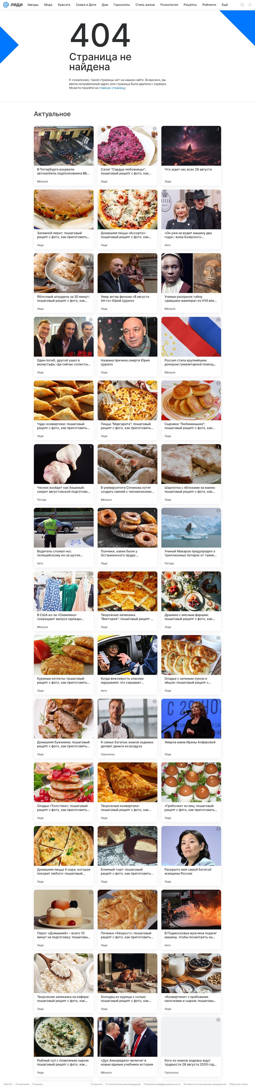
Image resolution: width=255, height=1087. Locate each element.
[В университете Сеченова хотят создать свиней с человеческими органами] (127, 474)
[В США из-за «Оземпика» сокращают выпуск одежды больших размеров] (64, 601)
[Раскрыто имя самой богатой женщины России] (191, 856)
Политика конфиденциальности (162, 1084)
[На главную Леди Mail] (16, 5)
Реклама (37, 1084)
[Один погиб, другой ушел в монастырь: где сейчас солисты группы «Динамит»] (64, 347)
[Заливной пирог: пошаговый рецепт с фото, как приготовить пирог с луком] (64, 219)
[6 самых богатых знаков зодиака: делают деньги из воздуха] (127, 728)
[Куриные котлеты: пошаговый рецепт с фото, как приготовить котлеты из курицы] (64, 665)
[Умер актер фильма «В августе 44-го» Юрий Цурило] (127, 283)
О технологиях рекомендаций (123, 1084)
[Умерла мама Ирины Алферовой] (191, 728)
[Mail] (6, 5)
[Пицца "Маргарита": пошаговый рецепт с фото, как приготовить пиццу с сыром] (127, 410)
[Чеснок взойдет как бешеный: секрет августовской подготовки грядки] (64, 474)
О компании (22, 1084)
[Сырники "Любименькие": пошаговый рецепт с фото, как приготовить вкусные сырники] (191, 410)
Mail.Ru (8, 1084)
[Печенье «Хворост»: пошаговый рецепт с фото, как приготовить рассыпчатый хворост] (127, 919)
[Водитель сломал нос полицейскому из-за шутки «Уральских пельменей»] (64, 537)
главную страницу (112, 88)
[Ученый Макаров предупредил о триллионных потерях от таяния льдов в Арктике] (191, 537)
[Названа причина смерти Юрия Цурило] (127, 347)
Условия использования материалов (204, 1084)
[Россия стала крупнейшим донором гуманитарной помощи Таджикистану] (191, 347)
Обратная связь (238, 1084)
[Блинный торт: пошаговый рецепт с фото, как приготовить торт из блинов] (127, 856)
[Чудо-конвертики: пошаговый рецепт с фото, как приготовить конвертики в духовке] (64, 410)
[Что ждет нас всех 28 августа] (191, 156)
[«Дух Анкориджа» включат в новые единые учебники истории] (127, 1047)
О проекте (97, 1084)
